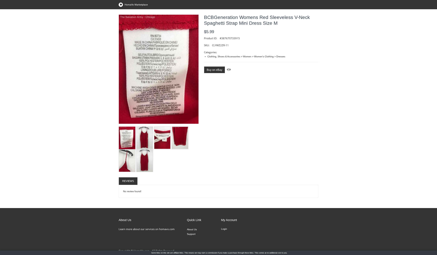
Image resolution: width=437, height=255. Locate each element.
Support (191, 234)
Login (224, 229)
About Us (192, 229)
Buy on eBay (214, 69)
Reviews (128, 181)
